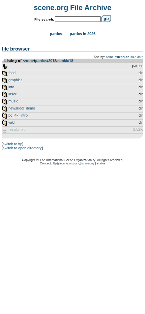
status (101, 163)
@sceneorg (86, 163)
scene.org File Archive (72, 7)
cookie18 (65, 61)
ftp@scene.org (63, 163)
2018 (52, 61)
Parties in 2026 (82, 34)
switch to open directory (22, 148)
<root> (28, 61)
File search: (44, 19)
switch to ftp (12, 144)
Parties (56, 34)
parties (41, 61)
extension (122, 57)
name (110, 57)
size (133, 57)
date (140, 57)
